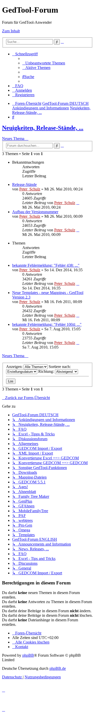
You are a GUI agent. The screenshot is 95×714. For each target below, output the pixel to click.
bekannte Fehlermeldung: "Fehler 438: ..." (46, 265)
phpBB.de (57, 668)
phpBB (28, 655)
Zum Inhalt (11, 31)
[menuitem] (43, 63)
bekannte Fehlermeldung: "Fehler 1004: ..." (47, 324)
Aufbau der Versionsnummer (35, 212)
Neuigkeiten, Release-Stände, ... (42, 128)
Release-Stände (24, 184)
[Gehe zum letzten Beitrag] (77, 203)
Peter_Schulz (29, 189)
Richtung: (46, 371)
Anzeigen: (15, 366)
